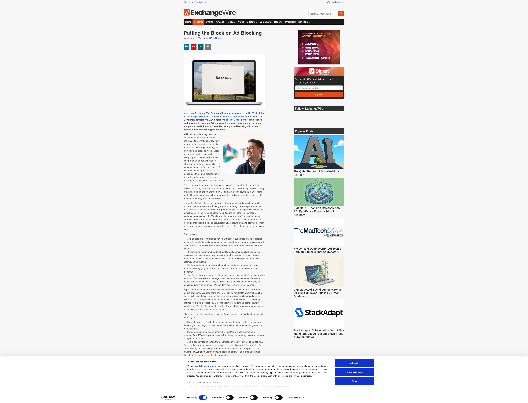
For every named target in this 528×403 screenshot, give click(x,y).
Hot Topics (304, 22)
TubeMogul (234, 119)
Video (241, 22)
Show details (294, 397)
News (218, 38)
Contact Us (201, 2)
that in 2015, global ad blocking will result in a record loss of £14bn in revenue (224, 114)
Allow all (354, 363)
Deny (354, 381)
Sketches (252, 22)
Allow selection (354, 372)
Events (209, 22)
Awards (220, 22)
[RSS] (322, 115)
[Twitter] (303, 115)
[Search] (341, 13)
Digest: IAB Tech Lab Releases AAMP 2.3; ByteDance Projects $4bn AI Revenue (318, 211)
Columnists (265, 22)
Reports (278, 22)
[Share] (186, 47)
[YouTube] (193, 47)
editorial (190, 38)
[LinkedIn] (315, 115)
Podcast (231, 22)
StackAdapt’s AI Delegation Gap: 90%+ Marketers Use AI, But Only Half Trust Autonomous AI (319, 334)
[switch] (230, 397)
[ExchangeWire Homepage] (210, 13)
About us (188, 2)
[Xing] (201, 47)
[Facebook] (309, 115)
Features (198, 22)
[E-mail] (208, 47)
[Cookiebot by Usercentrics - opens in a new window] (168, 398)
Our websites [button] (334, 2)
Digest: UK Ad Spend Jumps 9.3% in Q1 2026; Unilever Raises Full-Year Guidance (317, 293)
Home (188, 22)
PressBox (290, 22)
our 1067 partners (204, 366)
